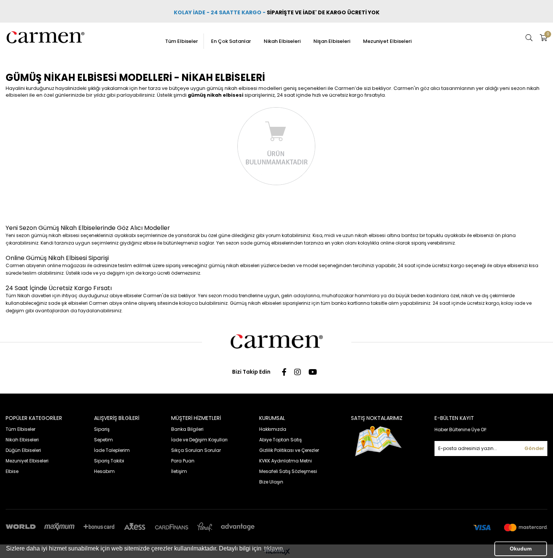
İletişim (179, 471)
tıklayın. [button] (274, 548)
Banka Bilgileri (187, 429)
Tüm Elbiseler (181, 41)
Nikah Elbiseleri (282, 41)
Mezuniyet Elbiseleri (387, 41)
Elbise (12, 471)
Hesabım (104, 471)
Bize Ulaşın (271, 482)
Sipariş (101, 429)
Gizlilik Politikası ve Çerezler (289, 450)
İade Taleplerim (112, 450)
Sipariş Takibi (109, 461)
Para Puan (182, 461)
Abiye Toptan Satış (280, 439)
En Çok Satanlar (231, 41)
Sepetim (103, 439)
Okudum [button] (521, 549)
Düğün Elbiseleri (23, 450)
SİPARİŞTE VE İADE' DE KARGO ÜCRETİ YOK (324, 12)
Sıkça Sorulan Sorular (196, 450)
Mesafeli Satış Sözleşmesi (288, 471)
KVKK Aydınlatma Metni (285, 461)
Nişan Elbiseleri (331, 41)
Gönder (534, 448)
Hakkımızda (272, 429)
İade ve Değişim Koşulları (199, 439)
